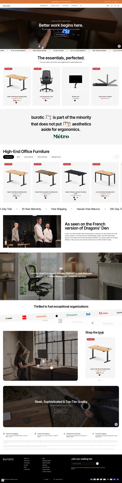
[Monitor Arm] (76, 80)
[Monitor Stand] (43, 361)
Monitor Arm (75, 96)
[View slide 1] (59, 285)
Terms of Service (46, 471)
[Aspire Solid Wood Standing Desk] (17, 80)
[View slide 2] (61, 285)
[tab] (8, 157)
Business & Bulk (46, 460)
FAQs (25, 467)
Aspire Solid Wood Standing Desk (17, 96)
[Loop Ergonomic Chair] (46, 80)
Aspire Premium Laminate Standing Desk (75, 192)
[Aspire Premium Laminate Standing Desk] (76, 176)
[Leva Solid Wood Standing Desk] (105, 176)
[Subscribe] (97, 463)
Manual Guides (46, 463)
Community (27, 463)
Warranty (44, 465)
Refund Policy (46, 467)
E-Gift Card (27, 469)
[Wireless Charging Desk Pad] (38, 366)
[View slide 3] (62, 285)
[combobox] (115, 2)
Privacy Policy (46, 469)
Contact (26, 465)
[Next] (117, 157)
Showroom (26, 460)
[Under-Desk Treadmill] (105, 80)
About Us (26, 458)
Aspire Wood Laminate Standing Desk (46, 192)
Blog (43, 458)
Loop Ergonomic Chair (46, 96)
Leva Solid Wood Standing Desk (105, 192)
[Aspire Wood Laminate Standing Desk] (46, 176)
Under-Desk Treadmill (105, 96)
